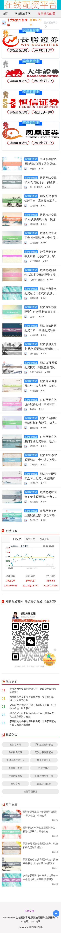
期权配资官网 (22, 13)
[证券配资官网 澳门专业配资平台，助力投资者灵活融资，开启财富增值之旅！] (12, 440)
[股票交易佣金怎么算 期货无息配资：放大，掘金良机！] (12, 274)
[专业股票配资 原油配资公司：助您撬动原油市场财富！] (12, 163)
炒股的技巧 (44, 767)
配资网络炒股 (15, 775)
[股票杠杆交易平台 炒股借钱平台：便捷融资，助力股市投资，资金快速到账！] (12, 218)
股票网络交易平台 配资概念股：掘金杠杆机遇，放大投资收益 (41, 182)
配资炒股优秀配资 (44, 752)
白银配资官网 (15, 752)
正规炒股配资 (44, 783)
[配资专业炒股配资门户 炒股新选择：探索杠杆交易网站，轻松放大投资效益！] (12, 311)
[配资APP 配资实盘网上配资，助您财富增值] (12, 477)
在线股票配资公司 (44, 775)
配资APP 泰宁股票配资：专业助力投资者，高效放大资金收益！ (40, 459)
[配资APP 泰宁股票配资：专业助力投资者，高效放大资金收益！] (12, 459)
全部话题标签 (30, 791)
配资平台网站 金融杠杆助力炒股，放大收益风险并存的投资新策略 (41, 422)
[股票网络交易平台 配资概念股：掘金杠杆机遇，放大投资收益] (12, 181)
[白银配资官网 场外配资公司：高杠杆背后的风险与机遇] (12, 403)
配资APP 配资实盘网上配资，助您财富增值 (41, 478)
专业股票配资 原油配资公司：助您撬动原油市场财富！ (41, 163)
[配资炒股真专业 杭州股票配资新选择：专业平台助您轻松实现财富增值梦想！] (12, 348)
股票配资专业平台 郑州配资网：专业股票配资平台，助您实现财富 (33, 723)
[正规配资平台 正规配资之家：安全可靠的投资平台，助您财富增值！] (12, 514)
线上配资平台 (44, 760)
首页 (5, 13)
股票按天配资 (46, 13)
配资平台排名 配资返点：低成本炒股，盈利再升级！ (41, 293)
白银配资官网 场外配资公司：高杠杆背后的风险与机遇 (41, 404)
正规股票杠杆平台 (15, 760)
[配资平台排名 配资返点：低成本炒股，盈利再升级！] (12, 292)
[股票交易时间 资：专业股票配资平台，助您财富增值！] (12, 496)
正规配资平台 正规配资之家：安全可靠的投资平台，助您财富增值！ (41, 515)
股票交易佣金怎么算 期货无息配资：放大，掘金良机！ (40, 274)
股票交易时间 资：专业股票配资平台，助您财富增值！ (41, 496)
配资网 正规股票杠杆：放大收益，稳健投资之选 (41, 385)
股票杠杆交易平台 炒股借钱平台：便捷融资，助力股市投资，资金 (33, 715)
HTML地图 (34, 921)
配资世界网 (15, 744)
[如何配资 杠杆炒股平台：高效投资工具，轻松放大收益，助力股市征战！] (12, 200)
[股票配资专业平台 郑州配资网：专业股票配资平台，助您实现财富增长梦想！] (12, 237)
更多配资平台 (51, 22)
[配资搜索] (55, 5)
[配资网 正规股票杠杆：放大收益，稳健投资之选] (12, 385)
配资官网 (15, 783)
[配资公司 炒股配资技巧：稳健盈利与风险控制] (12, 366)
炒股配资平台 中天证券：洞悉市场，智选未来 (41, 256)
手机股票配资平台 (44, 744)
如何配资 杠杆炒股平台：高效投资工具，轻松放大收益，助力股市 (33, 706)
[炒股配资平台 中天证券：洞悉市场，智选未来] (12, 255)
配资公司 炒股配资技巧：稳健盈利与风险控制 (41, 367)
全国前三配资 (15, 767)
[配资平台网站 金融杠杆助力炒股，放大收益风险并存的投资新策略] (12, 422)
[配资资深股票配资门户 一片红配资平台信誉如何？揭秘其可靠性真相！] (12, 329)
